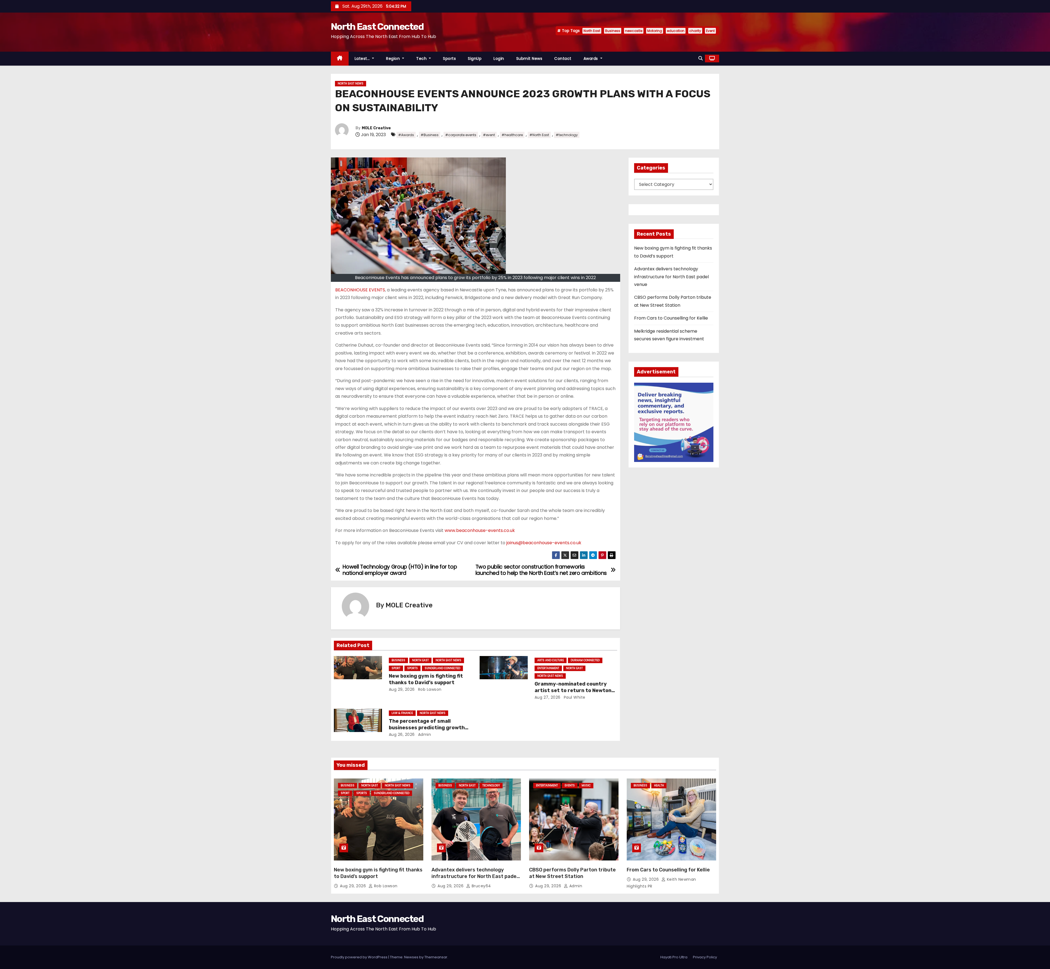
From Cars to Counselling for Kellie (671, 318)
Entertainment (548, 668)
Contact (562, 58)
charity (695, 30)
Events (570, 785)
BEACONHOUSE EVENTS (360, 290)
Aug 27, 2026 (548, 697)
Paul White (573, 697)
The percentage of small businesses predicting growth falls (427, 727)
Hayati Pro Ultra (673, 957)
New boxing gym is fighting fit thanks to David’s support (426, 679)
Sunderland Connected (442, 668)
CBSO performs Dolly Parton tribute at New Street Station (572, 873)
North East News (350, 83)
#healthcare (512, 135)
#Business (430, 135)
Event (710, 30)
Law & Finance (402, 713)
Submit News (529, 58)
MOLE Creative (376, 128)
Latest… (363, 58)
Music (586, 785)
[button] (700, 58)
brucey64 (480, 886)
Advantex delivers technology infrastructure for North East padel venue (671, 277)
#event (489, 135)
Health (659, 785)
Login (499, 58)
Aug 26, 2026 (402, 734)
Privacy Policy (705, 957)
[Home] (340, 59)
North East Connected (377, 26)
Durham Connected (585, 660)
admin (424, 734)
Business (612, 30)
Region (393, 58)
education (675, 30)
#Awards (406, 135)
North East (592, 30)
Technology (491, 785)
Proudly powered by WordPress (359, 957)
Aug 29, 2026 (402, 689)
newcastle (633, 30)
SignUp (475, 58)
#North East (539, 135)
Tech (422, 58)
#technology (567, 135)
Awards (591, 58)
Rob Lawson (429, 689)
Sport (396, 668)
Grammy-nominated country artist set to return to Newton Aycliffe (573, 690)
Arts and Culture (550, 660)
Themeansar (435, 957)
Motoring (654, 30)
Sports (449, 58)
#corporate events (460, 135)
